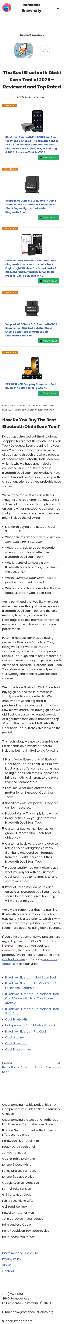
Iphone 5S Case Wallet (18, 1177)
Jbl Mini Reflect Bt (14, 1153)
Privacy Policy (11, 1259)
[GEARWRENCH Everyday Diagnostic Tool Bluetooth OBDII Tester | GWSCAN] (32, 368)
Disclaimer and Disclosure (20, 1253)
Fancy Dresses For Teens (19, 1171)
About (6, 1265)
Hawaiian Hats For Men (18, 1213)
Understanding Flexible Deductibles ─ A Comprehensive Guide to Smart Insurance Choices (31, 1109)
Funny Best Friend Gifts (17, 1201)
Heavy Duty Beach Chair (19, 1147)
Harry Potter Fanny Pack (18, 1237)
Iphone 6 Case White (16, 1165)
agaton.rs (25, 1321)
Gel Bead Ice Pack (14, 1207)
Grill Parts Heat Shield (17, 1195)
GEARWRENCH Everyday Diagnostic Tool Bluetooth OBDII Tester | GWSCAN (30, 386)
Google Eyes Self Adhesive (20, 1183)
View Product (50, 157)
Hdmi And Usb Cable (16, 1225)
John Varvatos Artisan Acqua (22, 1219)
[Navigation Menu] (58, 7)
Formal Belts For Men (16, 1189)
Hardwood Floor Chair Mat (20, 1141)
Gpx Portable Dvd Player (19, 1159)
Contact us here (13, 959)
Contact (8, 1271)
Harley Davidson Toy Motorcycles (25, 1231)
